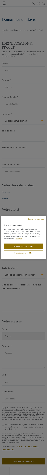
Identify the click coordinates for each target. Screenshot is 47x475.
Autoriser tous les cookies (24, 246)
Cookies (19, 239)
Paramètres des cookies (23, 253)
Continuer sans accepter (36, 219)
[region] (23, 237)
